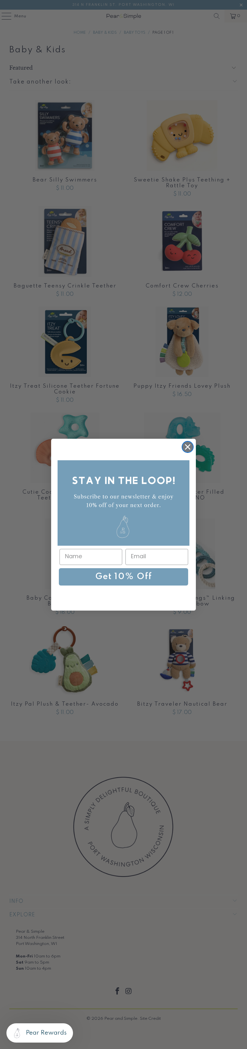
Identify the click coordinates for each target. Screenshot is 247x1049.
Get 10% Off (123, 576)
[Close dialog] (187, 447)
